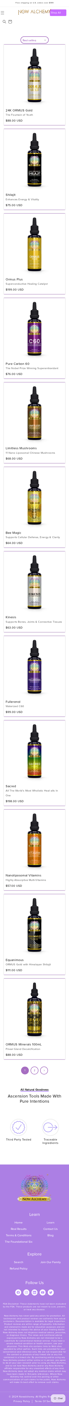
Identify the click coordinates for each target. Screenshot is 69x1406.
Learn (50, 1222)
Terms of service (45, 1401)
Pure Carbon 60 (17, 364)
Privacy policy (21, 1401)
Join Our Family (50, 1262)
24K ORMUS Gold (19, 110)
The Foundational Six (18, 1242)
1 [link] (24, 1070)
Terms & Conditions (18, 1235)
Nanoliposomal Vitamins (23, 875)
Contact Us (50, 1229)
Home (19, 1222)
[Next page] (44, 1070)
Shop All (56, 12)
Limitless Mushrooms (21, 448)
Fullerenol (13, 702)
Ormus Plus (14, 279)
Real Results (19, 1229)
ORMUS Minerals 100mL (24, 1044)
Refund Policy (18, 1268)
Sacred (11, 786)
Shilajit (11, 195)
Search (18, 1262)
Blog (50, 1235)
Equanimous (15, 960)
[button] (4, 22)
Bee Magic (13, 533)
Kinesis (11, 617)
